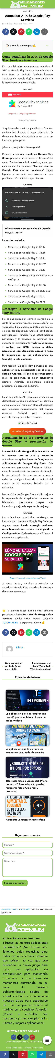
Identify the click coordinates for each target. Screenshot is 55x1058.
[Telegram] (36, 31)
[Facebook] (5, 31)
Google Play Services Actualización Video (28, 578)
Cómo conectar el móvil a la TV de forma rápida (13, 666)
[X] (13, 31)
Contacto (25, 1050)
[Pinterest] (21, 31)
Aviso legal (17, 1047)
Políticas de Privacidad (33, 1047)
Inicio (8, 1047)
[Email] (44, 31)
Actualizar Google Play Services (27, 431)
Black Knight (38, 1041)
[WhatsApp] (29, 31)
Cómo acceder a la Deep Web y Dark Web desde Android (40, 666)
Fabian (19, 647)
